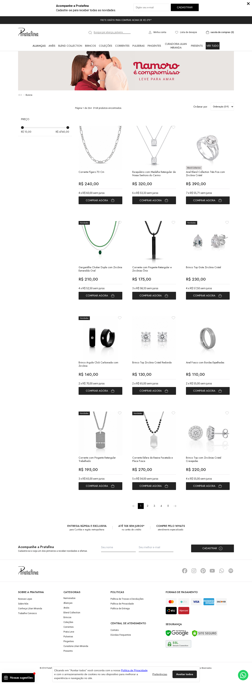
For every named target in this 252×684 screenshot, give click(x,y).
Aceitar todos (184, 674)
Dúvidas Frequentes (121, 635)
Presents (197, 46)
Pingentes (154, 46)
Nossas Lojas (25, 599)
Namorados (69, 598)
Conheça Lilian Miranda (30, 608)
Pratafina (28, 32)
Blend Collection (70, 46)
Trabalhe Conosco (27, 613)
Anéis (52, 46)
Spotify (231, 571)
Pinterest (203, 571)
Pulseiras (138, 46)
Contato (115, 630)
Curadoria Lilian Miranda (176, 45)
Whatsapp (221, 571)
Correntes (122, 46)
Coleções (105, 46)
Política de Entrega (120, 608)
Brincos (90, 46)
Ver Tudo (212, 46)
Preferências (159, 674)
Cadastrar (209, 548)
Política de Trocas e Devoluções (127, 599)
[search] (90, 32)
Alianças (39, 46)
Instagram (194, 571)
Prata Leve (68, 632)
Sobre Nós (23, 603)
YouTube (212, 571)
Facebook (185, 571)
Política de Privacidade (122, 603)
